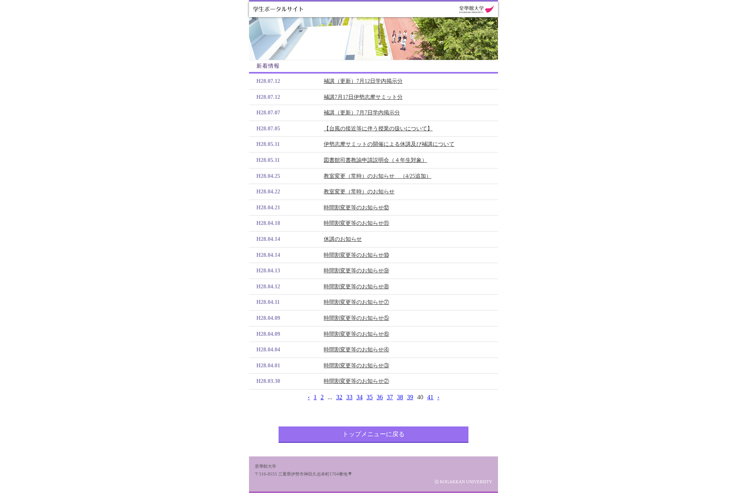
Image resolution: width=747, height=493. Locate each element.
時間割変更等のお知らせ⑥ (356, 334)
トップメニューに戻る (373, 434)
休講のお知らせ (343, 239)
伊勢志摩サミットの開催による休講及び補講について (389, 144)
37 (390, 397)
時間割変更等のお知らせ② (356, 381)
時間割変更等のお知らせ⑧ (356, 286)
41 (430, 397)
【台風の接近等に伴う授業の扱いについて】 (378, 129)
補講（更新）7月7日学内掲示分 (362, 113)
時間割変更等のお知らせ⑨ (356, 271)
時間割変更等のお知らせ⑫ (356, 208)
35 (369, 397)
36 (380, 397)
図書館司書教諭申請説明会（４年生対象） (375, 160)
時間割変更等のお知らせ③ (356, 365)
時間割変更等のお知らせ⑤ (356, 318)
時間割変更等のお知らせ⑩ (356, 255)
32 (339, 397)
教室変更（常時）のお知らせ (359, 192)
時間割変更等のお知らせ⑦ (356, 302)
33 (349, 397)
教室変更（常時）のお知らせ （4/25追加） (377, 176)
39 (410, 397)
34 (359, 397)
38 (400, 397)
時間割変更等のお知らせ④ (356, 350)
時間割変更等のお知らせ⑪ (356, 223)
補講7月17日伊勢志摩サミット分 (363, 97)
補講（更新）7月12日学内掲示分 (363, 81)
